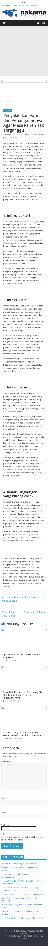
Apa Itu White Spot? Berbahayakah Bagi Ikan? (22, 656)
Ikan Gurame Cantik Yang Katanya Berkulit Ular (20, 5)
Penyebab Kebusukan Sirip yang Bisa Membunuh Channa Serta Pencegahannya (23, 695)
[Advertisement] (24, 51)
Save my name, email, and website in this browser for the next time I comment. (23, 838)
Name (4, 798)
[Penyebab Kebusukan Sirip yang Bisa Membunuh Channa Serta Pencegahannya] (24, 667)
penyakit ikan (13, 137)
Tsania (21, 134)
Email (4, 812)
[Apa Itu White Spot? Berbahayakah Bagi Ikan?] (24, 629)
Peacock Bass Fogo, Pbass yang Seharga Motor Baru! (23, 613)
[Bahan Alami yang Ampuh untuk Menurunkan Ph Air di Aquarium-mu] (24, 707)
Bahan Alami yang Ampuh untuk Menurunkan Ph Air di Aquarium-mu (22, 734)
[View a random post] (44, 23)
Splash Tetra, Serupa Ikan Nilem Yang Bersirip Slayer (23, 894)
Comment (5, 761)
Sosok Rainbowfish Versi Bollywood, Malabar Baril (22, 918)
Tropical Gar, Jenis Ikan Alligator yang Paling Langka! (23, 598)
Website (5, 825)
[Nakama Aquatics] (4, 23)
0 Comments (32, 134)
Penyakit (8, 111)
